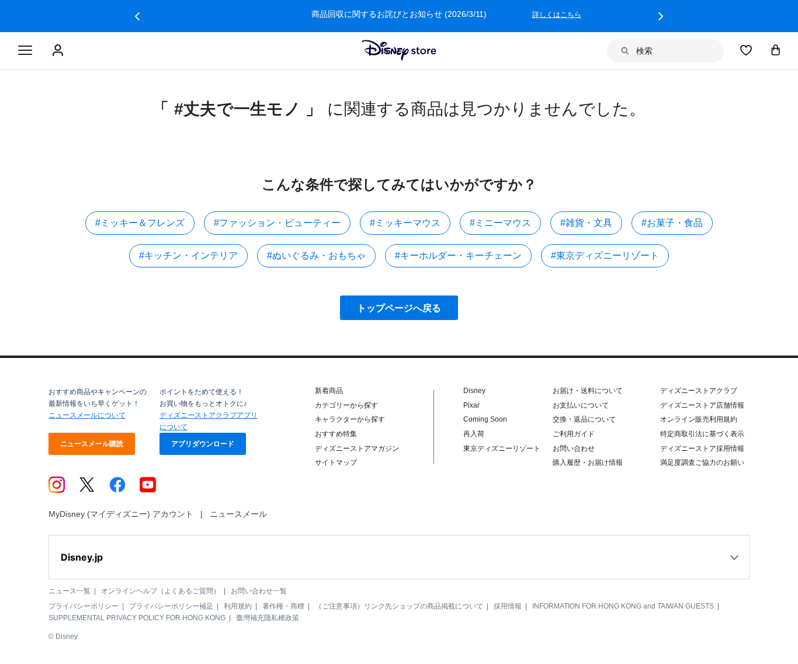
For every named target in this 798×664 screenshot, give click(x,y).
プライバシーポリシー (83, 606)
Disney (474, 391)
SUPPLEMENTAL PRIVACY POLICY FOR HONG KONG (136, 618)
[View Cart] (775, 49)
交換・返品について (584, 419)
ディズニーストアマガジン (357, 448)
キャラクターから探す (350, 419)
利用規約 (238, 606)
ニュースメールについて (87, 415)
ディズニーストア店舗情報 (702, 405)
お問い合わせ (574, 448)
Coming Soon (485, 419)
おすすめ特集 (336, 434)
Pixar (471, 405)
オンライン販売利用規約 (698, 419)
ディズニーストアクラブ (698, 391)
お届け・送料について (588, 391)
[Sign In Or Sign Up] (59, 50)
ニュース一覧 (69, 591)
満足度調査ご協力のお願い (702, 462)
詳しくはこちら (556, 15)
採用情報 (508, 606)
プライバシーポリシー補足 (171, 606)
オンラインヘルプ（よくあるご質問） (160, 591)
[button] (137, 16)
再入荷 (473, 434)
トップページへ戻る (399, 308)
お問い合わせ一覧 (259, 591)
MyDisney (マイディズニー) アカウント (120, 514)
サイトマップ (336, 462)
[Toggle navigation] (25, 51)
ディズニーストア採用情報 (702, 448)
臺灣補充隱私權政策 (267, 618)
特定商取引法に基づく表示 (702, 434)
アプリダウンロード (202, 444)
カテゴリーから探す (346, 405)
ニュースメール (238, 514)
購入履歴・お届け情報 (588, 462)
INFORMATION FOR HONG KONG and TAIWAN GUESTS (623, 606)
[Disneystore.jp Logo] (399, 50)
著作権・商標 (283, 606)
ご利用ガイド (574, 434)
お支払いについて (581, 405)
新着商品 (329, 391)
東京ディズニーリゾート (501, 448)
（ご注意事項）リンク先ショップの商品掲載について (399, 606)
